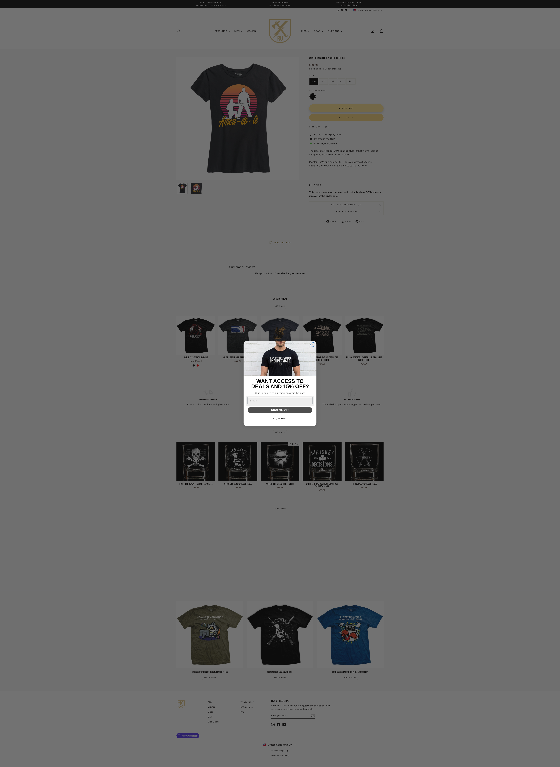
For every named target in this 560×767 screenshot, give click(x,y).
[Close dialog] (313, 344)
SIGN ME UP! (280, 410)
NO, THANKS (280, 419)
